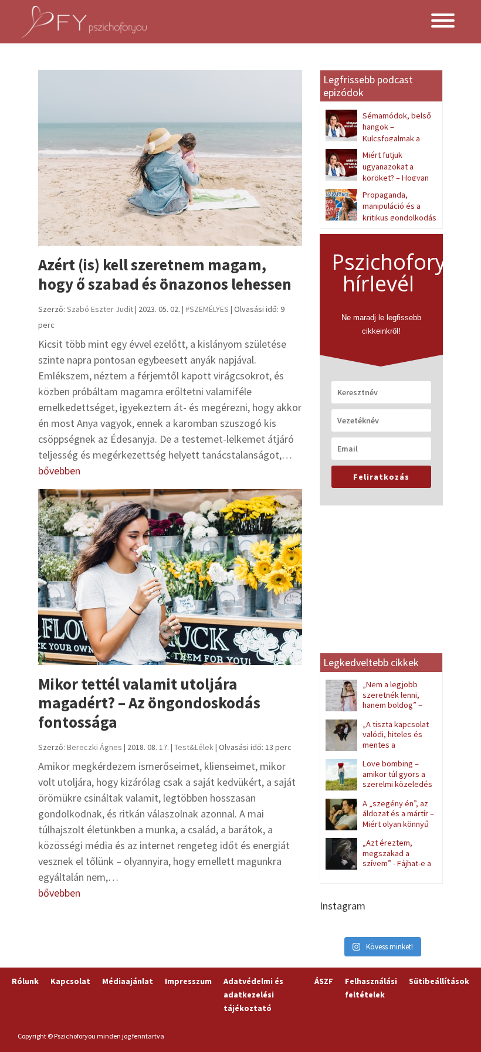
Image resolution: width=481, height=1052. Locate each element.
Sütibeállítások (439, 981)
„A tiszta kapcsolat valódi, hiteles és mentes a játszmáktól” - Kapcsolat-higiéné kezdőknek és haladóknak (378, 749)
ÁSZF (323, 981)
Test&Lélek (194, 747)
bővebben (59, 470)
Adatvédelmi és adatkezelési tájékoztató (253, 994)
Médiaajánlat (127, 981)
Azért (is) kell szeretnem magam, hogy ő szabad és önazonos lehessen (165, 273)
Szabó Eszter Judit (100, 309)
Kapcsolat (70, 981)
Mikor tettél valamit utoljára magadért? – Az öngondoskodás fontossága (149, 703)
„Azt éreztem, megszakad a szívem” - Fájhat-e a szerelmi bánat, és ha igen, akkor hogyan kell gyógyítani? (378, 868)
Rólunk (25, 981)
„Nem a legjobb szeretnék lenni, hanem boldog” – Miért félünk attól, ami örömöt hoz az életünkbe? (379, 705)
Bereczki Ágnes (94, 747)
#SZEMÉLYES (207, 309)
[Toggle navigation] (443, 22)
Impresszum (188, 981)
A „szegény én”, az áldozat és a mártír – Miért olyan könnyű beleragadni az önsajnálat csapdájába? (380, 824)
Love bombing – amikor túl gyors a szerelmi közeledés (397, 773)
